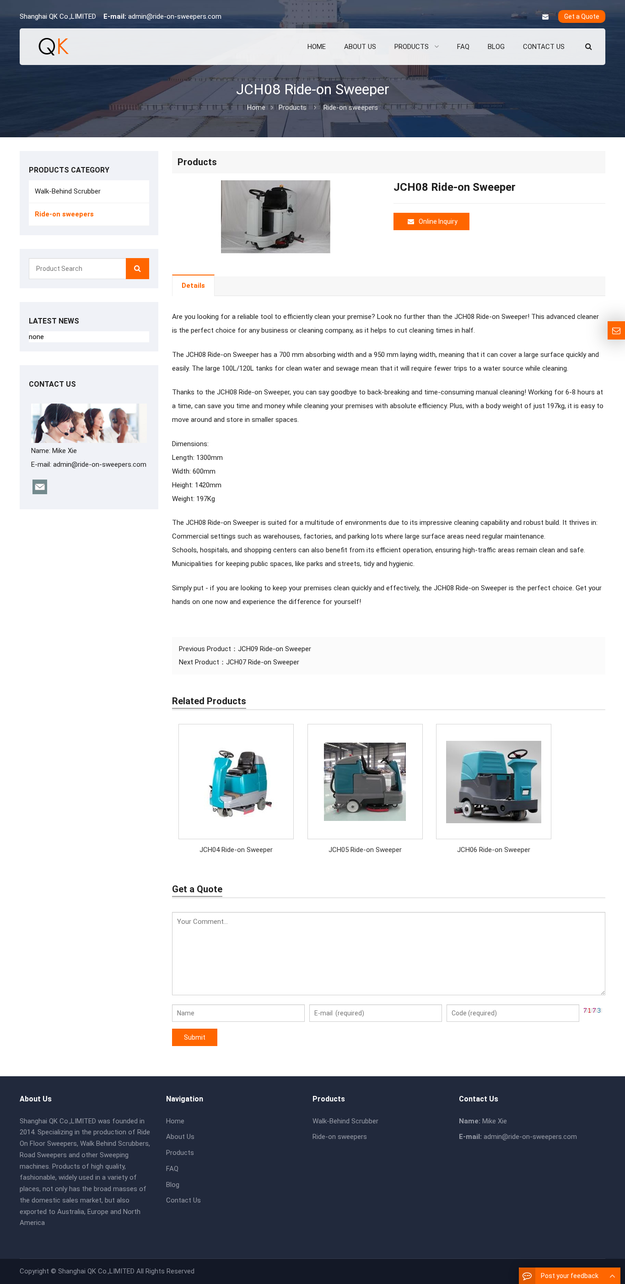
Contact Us (183, 1200)
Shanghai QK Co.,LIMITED (96, 1271)
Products (293, 107)
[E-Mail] (545, 17)
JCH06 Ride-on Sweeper (493, 850)
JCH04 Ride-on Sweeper (236, 850)
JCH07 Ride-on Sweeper (262, 662)
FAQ (172, 1169)
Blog (172, 1185)
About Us (180, 1137)
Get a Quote (581, 16)
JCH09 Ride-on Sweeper (274, 649)
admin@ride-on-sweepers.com (174, 16)
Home (175, 1121)
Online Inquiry (438, 221)
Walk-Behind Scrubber (68, 191)
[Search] (137, 268)
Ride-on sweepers (350, 107)
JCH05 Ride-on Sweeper (365, 850)
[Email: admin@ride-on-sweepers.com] (616, 330)
